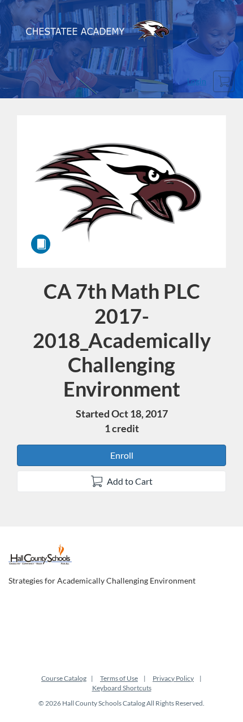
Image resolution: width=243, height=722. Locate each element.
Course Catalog (63, 678)
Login (196, 81)
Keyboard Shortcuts (121, 688)
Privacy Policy (173, 678)
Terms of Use (119, 678)
